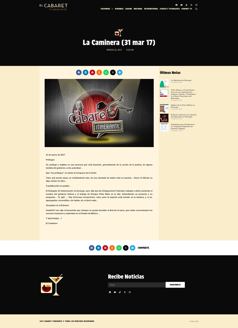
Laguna (128, 9)
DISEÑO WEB (194, 321)
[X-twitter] (191, 5)
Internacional (151, 9)
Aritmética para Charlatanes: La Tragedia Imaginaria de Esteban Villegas (183, 126)
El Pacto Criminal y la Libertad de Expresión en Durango (183, 116)
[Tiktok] (186, 5)
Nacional (138, 9)
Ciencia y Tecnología (170, 9)
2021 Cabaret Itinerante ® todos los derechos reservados (67, 321)
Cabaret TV (186, 9)
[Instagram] (196, 5)
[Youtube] (181, 5)
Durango (119, 9)
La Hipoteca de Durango (181, 80)
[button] (196, 9)
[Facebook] (176, 5)
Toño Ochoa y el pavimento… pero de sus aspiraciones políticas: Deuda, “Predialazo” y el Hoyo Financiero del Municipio (183, 94)
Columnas (105, 9)
